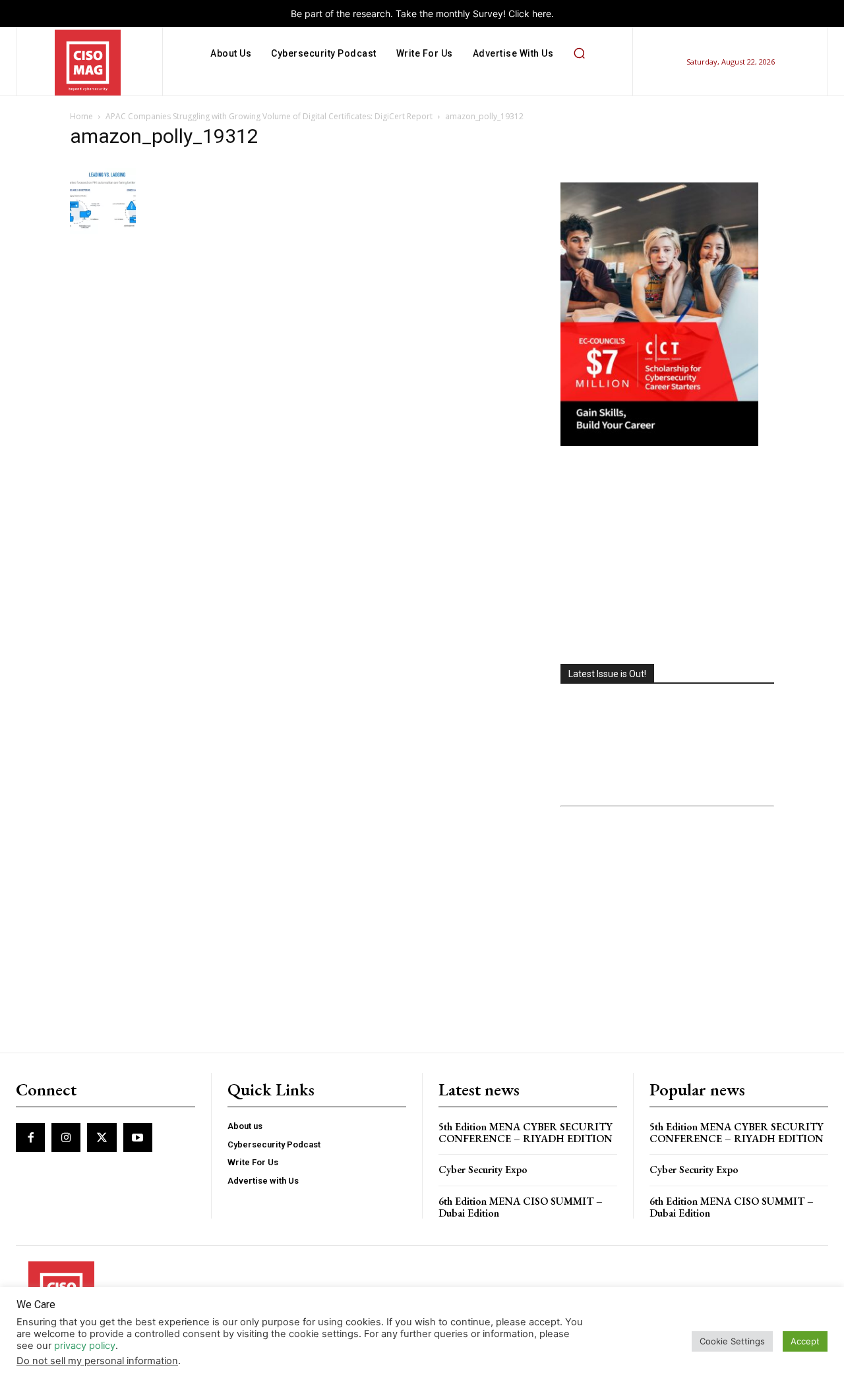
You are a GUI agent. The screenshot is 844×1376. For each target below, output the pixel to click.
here (541, 13)
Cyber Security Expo (483, 1169)
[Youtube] (137, 1137)
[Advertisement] (667, 556)
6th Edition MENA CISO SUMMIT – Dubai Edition (520, 1207)
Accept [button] (805, 1341)
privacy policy (84, 1346)
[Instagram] (65, 1137)
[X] (101, 1137)
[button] (578, 53)
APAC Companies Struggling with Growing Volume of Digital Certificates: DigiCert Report (269, 116)
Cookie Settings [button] (732, 1341)
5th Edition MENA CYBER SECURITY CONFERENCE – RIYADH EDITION (525, 1132)
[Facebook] (30, 1137)
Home (81, 116)
